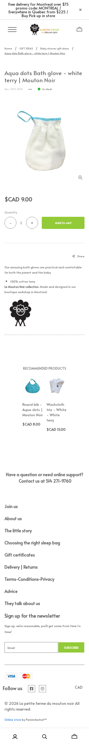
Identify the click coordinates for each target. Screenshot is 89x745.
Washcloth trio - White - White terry (56, 412)
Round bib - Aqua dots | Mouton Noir (32, 409)
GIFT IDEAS (26, 48)
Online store (13, 719)
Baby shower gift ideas (54, 48)
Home (8, 48)
